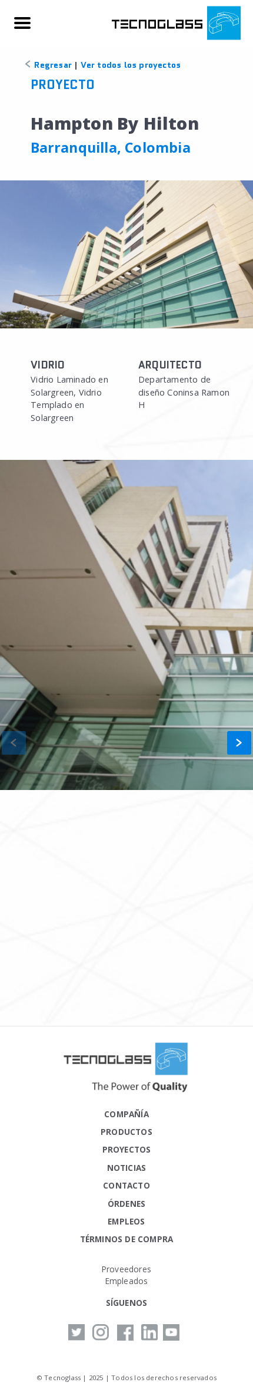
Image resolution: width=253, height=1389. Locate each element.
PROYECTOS (126, 1149)
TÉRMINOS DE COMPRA (127, 1239)
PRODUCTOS (126, 1131)
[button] (239, 743)
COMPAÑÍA (126, 1114)
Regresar (52, 65)
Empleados (126, 1280)
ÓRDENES (126, 1203)
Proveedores (126, 1269)
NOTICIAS (127, 1167)
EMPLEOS (126, 1221)
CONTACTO (126, 1185)
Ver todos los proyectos (131, 65)
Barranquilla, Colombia (111, 147)
